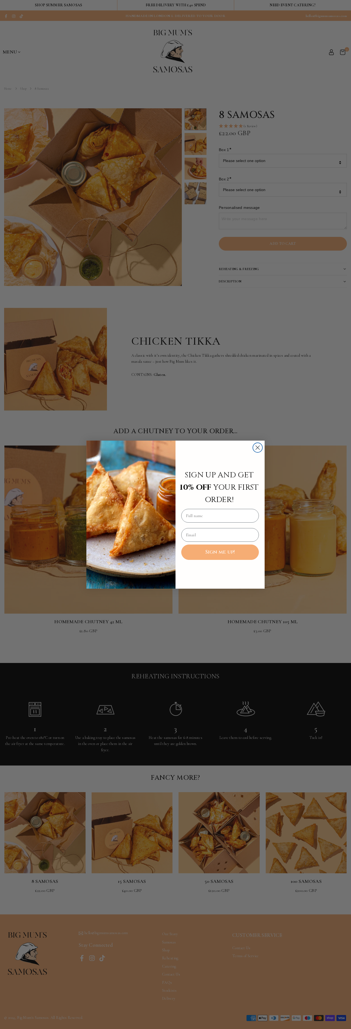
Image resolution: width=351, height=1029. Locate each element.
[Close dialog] (257, 447)
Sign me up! (220, 552)
